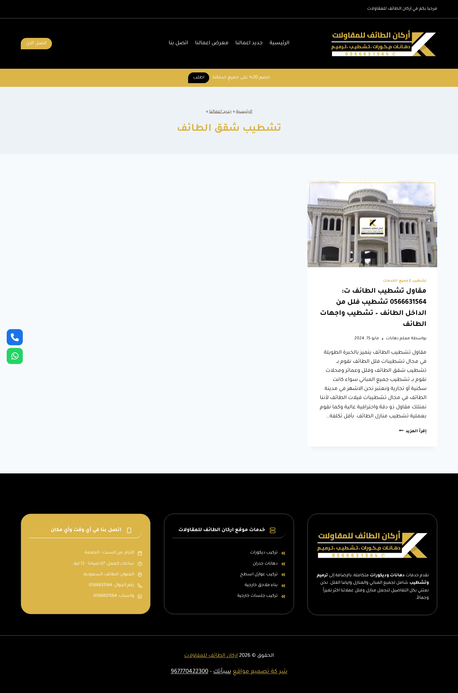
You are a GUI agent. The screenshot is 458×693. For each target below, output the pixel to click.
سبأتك (222, 672)
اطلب (198, 77)
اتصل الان (36, 43)
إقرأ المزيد (412, 431)
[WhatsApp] (15, 356)
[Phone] (15, 337)
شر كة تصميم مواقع (260, 672)
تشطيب (419, 281)
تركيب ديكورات (264, 553)
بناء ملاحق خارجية (261, 585)
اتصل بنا (178, 43)
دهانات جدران (265, 564)
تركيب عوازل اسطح (259, 574)
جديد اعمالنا (249, 43)
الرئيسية (279, 43)
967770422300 (189, 672)
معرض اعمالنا (212, 43)
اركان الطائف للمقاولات (211, 656)
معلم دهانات (398, 338)
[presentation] (372, 224)
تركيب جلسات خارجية (257, 596)
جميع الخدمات (395, 281)
